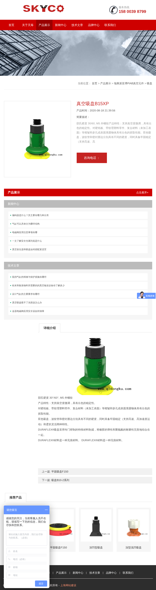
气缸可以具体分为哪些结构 (26, 223)
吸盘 (149, 83)
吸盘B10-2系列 (60, 480)
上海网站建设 (68, 585)
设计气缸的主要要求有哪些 (26, 294)
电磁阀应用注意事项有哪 (24, 232)
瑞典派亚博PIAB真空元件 (129, 83)
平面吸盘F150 (59, 471)
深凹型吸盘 (96, 547)
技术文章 (77, 25)
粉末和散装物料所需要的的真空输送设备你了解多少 (38, 285)
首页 (11, 25)
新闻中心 (60, 25)
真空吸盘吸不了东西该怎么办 (27, 302)
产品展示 (44, 25)
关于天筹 (27, 25)
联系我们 (110, 25)
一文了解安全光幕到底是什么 (27, 241)
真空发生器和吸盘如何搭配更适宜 (29, 249)
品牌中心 (93, 25)
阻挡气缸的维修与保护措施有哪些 (29, 277)
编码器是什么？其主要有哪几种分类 (30, 215)
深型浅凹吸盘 (134, 547)
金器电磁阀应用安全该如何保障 (28, 311)
